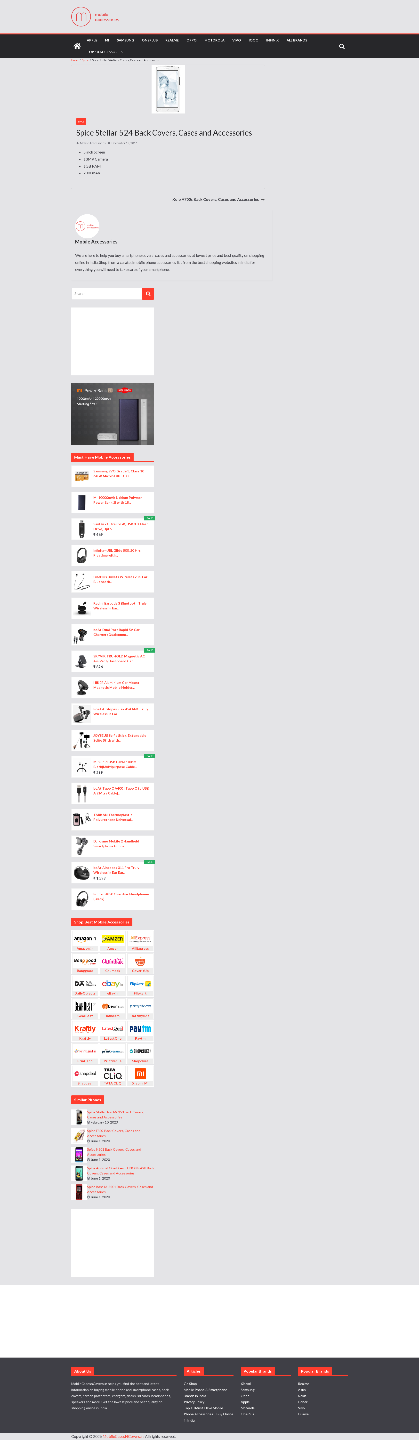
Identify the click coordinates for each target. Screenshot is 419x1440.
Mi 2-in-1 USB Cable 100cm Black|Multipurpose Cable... (115, 764)
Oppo (191, 40)
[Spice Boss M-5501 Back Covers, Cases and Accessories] (79, 1192)
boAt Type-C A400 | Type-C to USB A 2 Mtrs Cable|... (121, 790)
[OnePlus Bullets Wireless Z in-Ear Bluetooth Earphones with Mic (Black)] (82, 582)
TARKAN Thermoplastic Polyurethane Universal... (113, 817)
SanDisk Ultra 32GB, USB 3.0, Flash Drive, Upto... (120, 526)
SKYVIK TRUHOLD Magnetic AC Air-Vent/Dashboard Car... (119, 658)
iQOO (253, 40)
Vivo (236, 40)
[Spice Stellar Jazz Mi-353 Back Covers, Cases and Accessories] (79, 1117)
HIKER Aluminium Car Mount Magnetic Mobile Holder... (116, 684)
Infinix (272, 40)
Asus (302, 1390)
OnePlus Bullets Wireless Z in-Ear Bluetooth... (120, 579)
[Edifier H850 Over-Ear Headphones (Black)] (82, 899)
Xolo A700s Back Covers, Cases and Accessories (215, 199)
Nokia (302, 1396)
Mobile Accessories (93, 143)
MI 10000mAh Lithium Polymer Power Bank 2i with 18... (117, 499)
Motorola (214, 40)
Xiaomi (246, 1384)
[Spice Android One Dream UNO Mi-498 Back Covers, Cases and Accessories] (79, 1173)
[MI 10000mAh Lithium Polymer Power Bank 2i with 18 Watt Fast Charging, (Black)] (82, 502)
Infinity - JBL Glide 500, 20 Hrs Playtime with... (117, 552)
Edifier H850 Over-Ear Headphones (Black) (121, 896)
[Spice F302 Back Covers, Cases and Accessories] (79, 1136)
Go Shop (190, 1384)
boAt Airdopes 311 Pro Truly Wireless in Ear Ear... (116, 870)
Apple (92, 40)
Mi (107, 40)
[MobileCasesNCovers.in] (77, 46)
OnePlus (150, 40)
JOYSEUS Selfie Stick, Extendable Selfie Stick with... (119, 737)
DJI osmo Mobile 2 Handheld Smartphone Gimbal (116, 843)
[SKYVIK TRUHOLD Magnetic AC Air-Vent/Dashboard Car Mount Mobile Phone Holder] (82, 661)
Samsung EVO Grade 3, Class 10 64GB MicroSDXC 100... (118, 473)
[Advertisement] (112, 341)
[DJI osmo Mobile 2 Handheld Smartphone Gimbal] (82, 846)
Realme (172, 40)
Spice (81, 121)
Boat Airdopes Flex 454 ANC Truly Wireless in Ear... (120, 711)
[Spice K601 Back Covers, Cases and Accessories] (79, 1155)
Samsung (125, 40)
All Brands (297, 40)
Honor (302, 1402)
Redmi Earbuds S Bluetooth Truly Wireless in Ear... (119, 605)
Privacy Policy (194, 1402)
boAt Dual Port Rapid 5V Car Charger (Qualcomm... (116, 632)
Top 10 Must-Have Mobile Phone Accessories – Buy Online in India (208, 1414)
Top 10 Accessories (104, 52)
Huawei (303, 1414)
